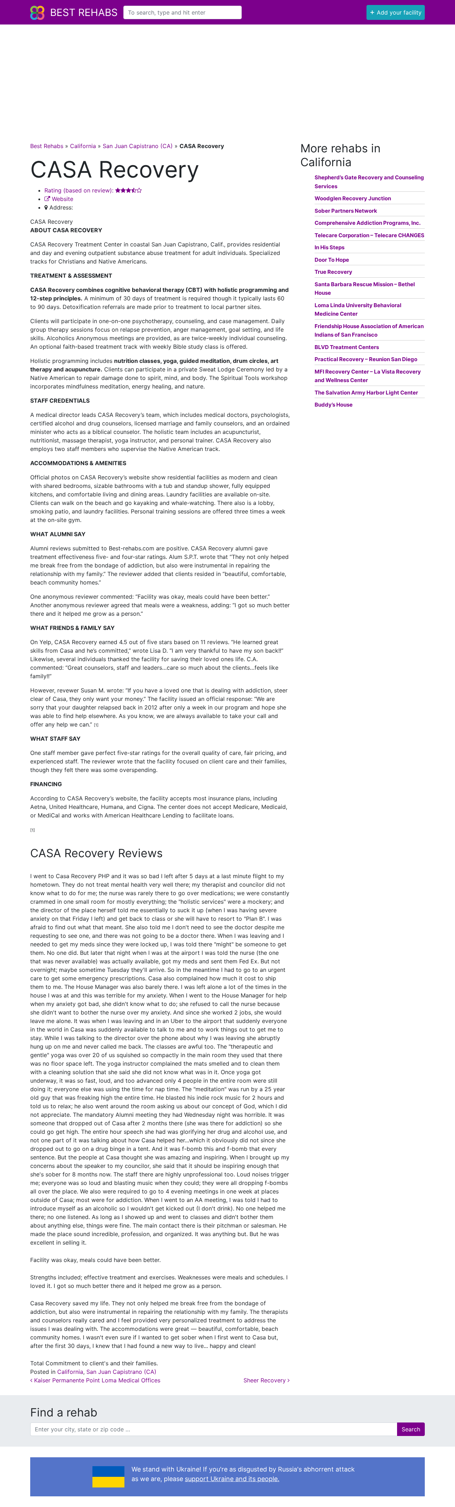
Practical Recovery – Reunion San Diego (366, 359)
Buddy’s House (334, 404)
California (83, 145)
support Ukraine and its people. (232, 1478)
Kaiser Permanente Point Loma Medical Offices (96, 1380)
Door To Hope (332, 259)
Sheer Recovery (265, 1380)
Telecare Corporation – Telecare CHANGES (369, 235)
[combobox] (182, 12)
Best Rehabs (84, 12)
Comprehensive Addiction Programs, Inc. (368, 222)
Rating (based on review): (79, 190)
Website (61, 198)
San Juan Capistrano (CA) (138, 145)
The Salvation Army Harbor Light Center (366, 392)
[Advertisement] (227, 77)
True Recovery (333, 271)
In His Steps (329, 247)
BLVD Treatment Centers (347, 347)
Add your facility (396, 11)
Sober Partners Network (346, 210)
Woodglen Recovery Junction (353, 198)
